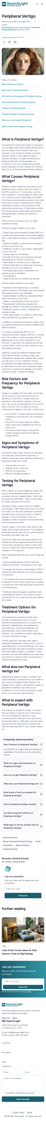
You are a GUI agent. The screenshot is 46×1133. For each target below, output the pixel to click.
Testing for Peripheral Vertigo (13, 108)
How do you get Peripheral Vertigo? (21, 775)
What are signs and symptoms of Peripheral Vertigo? (19, 764)
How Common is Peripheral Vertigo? (21, 744)
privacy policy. (26, 991)
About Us (6, 1018)
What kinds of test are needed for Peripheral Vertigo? (20, 794)
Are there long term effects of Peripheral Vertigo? (18, 814)
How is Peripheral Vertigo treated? (20, 804)
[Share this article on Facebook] (9, 42)
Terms (29, 1112)
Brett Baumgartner (10, 27)
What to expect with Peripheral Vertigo (17, 126)
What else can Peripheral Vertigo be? (16, 120)
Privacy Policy (18, 1112)
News (14, 1018)
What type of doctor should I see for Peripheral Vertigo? (21, 826)
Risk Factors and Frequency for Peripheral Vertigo (22, 96)
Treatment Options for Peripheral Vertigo (18, 114)
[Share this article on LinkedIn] (15, 42)
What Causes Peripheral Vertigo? (15, 90)
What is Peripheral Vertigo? (12, 84)
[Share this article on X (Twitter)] (4, 42)
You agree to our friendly (20, 1093)
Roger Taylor (25, 27)
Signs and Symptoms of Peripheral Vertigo (18, 102)
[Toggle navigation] (42, 4)
